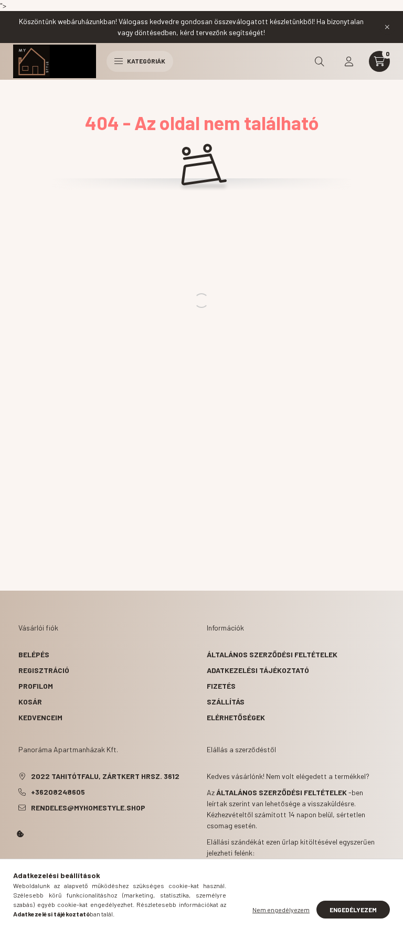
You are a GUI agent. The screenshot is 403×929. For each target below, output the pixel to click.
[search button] (319, 61)
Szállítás (226, 701)
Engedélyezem (353, 909)
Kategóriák (145, 61)
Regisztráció (43, 670)
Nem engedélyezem (281, 909)
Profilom (35, 685)
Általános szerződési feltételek (272, 654)
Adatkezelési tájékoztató (258, 670)
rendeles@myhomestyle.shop (88, 807)
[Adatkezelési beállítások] (20, 834)
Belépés (33, 654)
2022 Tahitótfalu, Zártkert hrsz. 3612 (105, 776)
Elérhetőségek (236, 717)
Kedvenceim (40, 717)
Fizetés (221, 685)
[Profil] (348, 61)
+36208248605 (58, 791)
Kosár (30, 701)
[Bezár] (387, 27)
